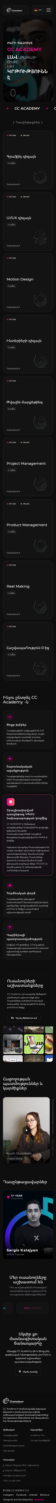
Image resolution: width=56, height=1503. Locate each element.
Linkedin (33, 1495)
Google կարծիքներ (40, 1440)
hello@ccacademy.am (14, 1475)
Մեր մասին (8, 1450)
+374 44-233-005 (11, 1480)
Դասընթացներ (10, 1435)
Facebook (21, 1495)
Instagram (8, 1495)
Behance (44, 1495)
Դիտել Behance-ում (26, 1018)
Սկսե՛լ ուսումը (30, 1371)
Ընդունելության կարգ (13, 1445)
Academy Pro (37, 1435)
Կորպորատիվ (10, 1440)
